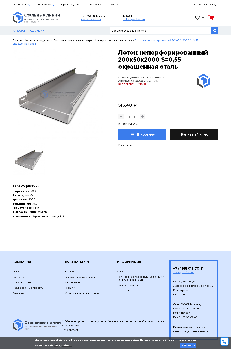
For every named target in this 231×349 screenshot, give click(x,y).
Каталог (70, 271)
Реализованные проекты (28, 287)
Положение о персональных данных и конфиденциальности (140, 278)
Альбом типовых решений (81, 276)
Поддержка (44, 4)
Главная (18, 40)
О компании (20, 4)
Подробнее (63, 345)
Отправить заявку (205, 4)
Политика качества (129, 285)
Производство (70, 4)
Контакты (116, 4)
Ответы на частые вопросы (82, 293)
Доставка (95, 4)
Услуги (121, 271)
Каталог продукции (38, 40)
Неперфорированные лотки (113, 40)
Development (70, 329)
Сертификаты (73, 282)
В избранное (126, 145)
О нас (16, 271)
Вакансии (18, 293)
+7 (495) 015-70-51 (93, 16)
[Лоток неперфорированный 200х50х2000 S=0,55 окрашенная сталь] (58, 138)
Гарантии (70, 287)
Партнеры (123, 290)
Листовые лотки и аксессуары (73, 40)
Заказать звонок (91, 19)
